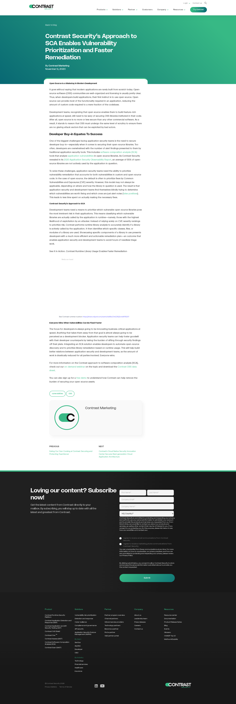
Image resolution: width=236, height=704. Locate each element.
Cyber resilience (81, 622)
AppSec (78, 646)
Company (161, 10)
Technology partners (112, 625)
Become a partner (111, 629)
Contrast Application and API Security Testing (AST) (55, 627)
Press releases (140, 622)
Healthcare (79, 668)
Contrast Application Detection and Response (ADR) (58, 621)
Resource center (170, 615)
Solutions (116, 10)
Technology (79, 661)
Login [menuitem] (185, 3)
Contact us (197, 3)
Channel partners (111, 618)
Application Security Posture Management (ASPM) (85, 633)
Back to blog (51, 25)
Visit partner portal (112, 636)
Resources (178, 10)
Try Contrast (198, 9)
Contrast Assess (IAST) (53, 639)
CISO (76, 653)
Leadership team (140, 618)
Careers (137, 625)
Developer (78, 649)
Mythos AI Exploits (171, 639)
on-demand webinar (74, 366)
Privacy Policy (127, 555)
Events (166, 629)
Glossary (167, 632)
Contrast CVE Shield (52, 631)
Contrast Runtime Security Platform (55, 616)
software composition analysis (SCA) (118, 152)
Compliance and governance (86, 625)
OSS (70, 393)
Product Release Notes (173, 622)
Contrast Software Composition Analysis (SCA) (57, 643)
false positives (130, 193)
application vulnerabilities (81, 155)
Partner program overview (115, 615)
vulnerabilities (57, 393)
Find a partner (110, 632)
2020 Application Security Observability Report (87, 159)
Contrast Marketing (59, 66)
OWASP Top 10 (170, 636)
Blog (166, 625)
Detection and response (84, 618)
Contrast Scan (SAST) (53, 647)
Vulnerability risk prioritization (85, 615)
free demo (81, 377)
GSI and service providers (114, 622)
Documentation (170, 618)
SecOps (78, 642)
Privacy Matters (51, 687)
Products (101, 10)
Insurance (78, 671)
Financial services (81, 664)
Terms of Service (65, 687)
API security (79, 629)
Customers (147, 10)
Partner (131, 10)
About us (137, 615)
